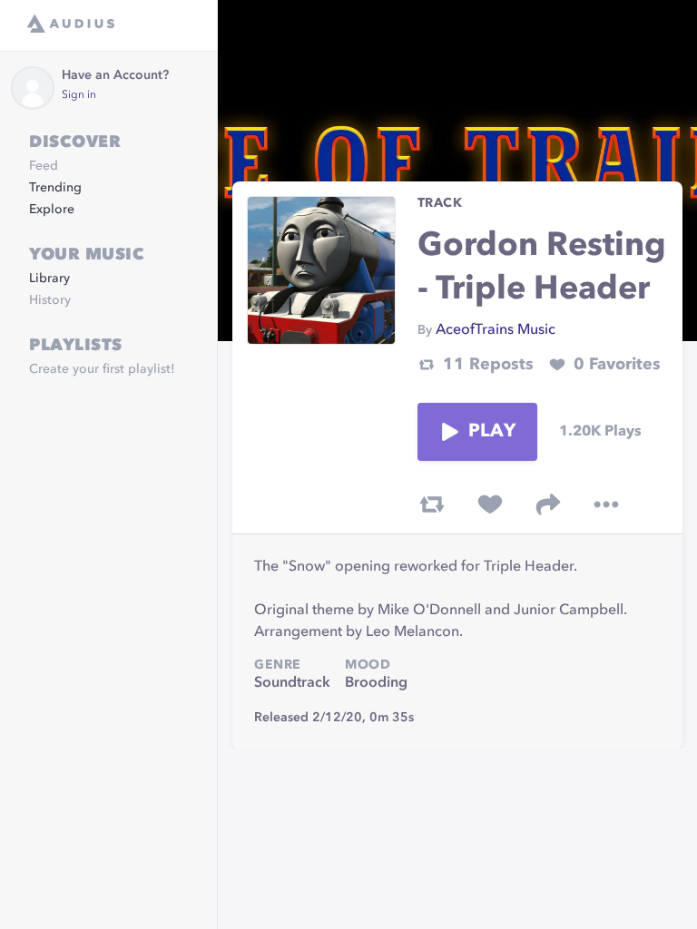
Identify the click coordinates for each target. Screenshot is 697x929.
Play (491, 432)
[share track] (548, 504)
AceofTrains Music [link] (495, 330)
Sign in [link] (79, 95)
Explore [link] (51, 209)
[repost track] (432, 504)
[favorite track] (490, 504)
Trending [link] (55, 187)
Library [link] (49, 278)
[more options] (606, 504)
